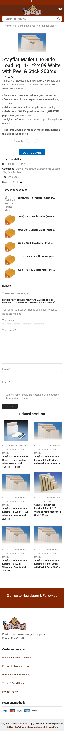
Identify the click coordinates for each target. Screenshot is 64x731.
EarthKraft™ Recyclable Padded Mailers (36, 197)
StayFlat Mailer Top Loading (47, 498)
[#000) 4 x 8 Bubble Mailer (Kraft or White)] (10, 220)
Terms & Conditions (13, 683)
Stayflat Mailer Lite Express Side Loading (38, 168)
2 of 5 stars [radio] (9, 324)
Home (8, 25)
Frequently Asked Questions (17, 657)
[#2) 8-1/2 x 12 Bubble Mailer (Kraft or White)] (10, 273)
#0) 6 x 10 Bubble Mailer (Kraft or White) (36, 243)
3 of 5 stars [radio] (17, 324)
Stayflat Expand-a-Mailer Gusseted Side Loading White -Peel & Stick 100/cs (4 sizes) (15, 461)
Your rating (8, 320)
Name (6, 369)
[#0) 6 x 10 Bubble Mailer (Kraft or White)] (10, 247)
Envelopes (13, 176)
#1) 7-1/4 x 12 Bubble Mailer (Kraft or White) (36, 256)
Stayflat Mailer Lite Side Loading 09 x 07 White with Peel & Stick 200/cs (47, 564)
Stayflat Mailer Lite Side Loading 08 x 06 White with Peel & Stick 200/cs (47, 460)
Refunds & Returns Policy (16, 674)
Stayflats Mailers (48, 25)
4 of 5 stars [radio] (27, 324)
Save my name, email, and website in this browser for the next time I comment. (32, 396)
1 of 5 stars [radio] (3, 324)
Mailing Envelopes (25, 25)
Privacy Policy (10, 691)
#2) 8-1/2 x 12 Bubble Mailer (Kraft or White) (36, 269)
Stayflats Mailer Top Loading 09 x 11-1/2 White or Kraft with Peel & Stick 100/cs (47, 510)
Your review (9, 330)
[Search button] (59, 18)
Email (6, 382)
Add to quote (32, 152)
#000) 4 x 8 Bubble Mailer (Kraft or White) (36, 216)
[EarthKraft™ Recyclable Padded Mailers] (10, 204)
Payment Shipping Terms (16, 666)
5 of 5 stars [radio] (39, 324)
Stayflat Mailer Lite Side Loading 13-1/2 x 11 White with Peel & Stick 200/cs (14, 565)
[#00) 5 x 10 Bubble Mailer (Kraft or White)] (10, 233)
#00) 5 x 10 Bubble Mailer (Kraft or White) (36, 230)
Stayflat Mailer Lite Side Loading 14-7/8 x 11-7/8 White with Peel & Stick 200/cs (15, 513)
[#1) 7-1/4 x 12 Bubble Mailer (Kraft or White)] (10, 260)
